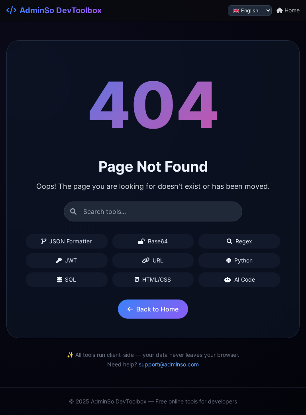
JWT (70, 260)
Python (243, 260)
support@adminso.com (169, 364)
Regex (243, 241)
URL (157, 260)
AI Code (244, 279)
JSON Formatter (70, 241)
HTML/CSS (156, 279)
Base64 (157, 241)
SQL (69, 279)
